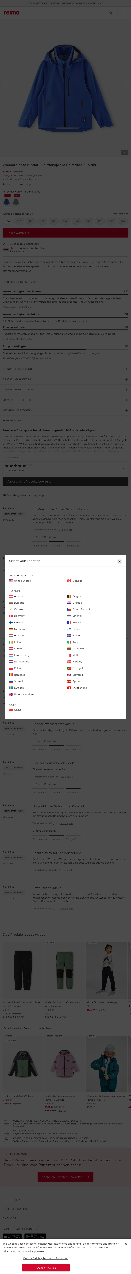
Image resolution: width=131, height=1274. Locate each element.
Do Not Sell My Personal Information (45, 1258)
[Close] (125, 1243)
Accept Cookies (46, 1267)
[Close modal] (119, 561)
